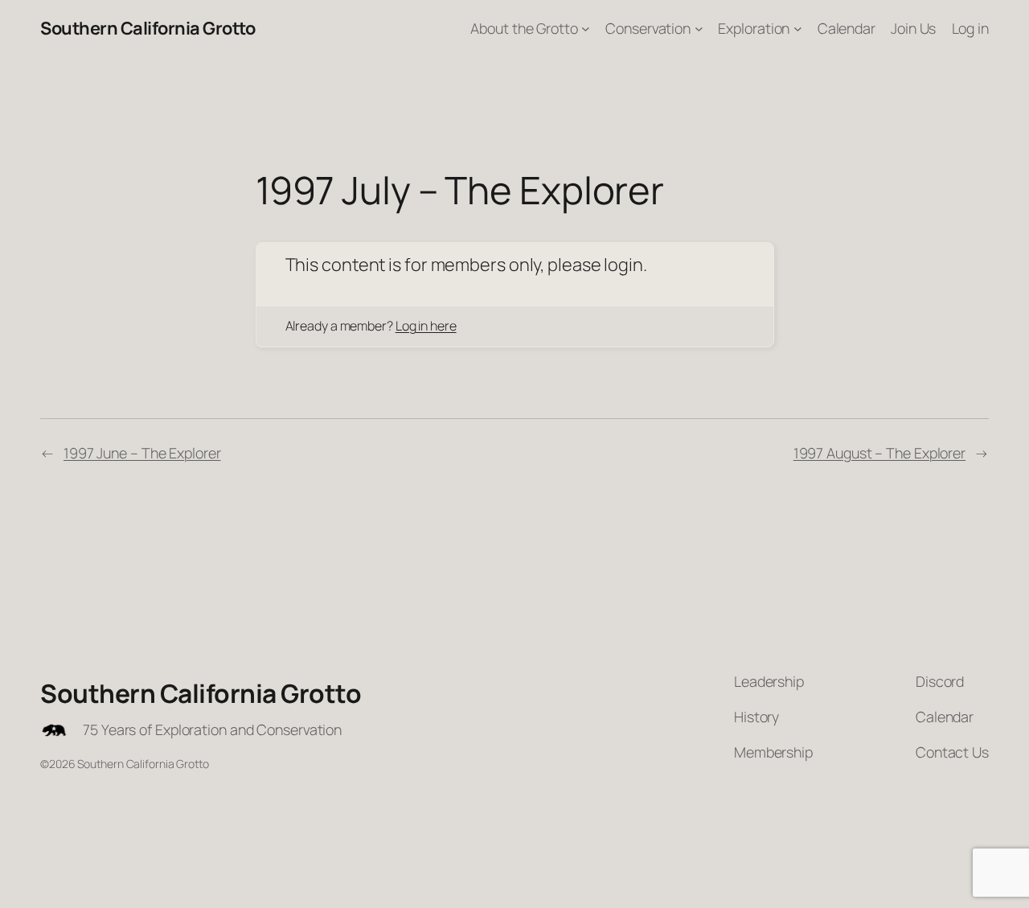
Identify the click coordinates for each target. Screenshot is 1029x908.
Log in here (426, 326)
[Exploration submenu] (797, 28)
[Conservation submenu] (699, 28)
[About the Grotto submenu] (585, 28)
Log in (970, 28)
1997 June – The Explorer (142, 452)
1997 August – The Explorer (879, 452)
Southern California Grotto (147, 28)
